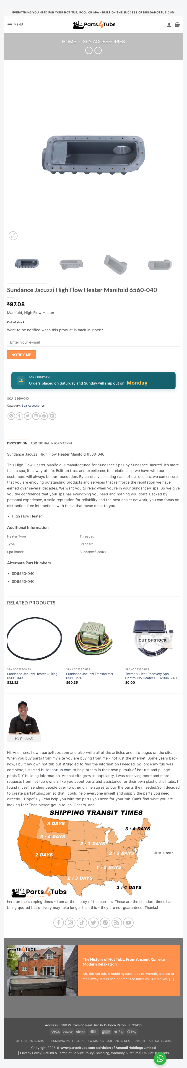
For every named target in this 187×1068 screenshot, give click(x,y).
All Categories (161, 1041)
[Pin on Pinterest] (44, 416)
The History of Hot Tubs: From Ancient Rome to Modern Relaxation (124, 962)
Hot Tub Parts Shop (29, 1041)
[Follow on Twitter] (93, 923)
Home (69, 41)
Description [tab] (17, 443)
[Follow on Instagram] (70, 923)
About (140, 1041)
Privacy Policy (30, 1053)
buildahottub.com (56, 769)
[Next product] (88, 50)
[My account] (169, 25)
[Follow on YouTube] (128, 923)
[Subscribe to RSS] (117, 923)
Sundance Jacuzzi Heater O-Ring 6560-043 (32, 676)
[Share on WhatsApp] (11, 416)
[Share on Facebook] (19, 416)
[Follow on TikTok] (82, 923)
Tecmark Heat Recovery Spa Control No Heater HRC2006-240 (151, 676)
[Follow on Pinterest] (105, 923)
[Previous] (16, 155)
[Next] (171, 155)
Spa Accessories (104, 41)
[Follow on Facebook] (58, 923)
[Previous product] (97, 50)
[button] (15, 24)
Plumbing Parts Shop (67, 1041)
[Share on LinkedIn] (52, 416)
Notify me (22, 355)
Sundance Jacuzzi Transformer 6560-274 (89, 676)
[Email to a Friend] (36, 416)
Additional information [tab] (51, 443)
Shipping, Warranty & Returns (118, 1053)
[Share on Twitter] (27, 416)
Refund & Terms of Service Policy (68, 1053)
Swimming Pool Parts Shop (110, 1041)
